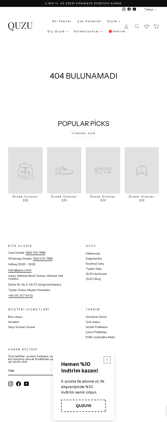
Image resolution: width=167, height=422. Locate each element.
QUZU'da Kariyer (96, 274)
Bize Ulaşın (15, 317)
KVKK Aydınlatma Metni (100, 337)
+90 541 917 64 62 (20, 296)
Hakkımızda (93, 253)
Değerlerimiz (94, 259)
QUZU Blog (93, 279)
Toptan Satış (94, 269)
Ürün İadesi (93, 322)
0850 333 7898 (35, 253)
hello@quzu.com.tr (20, 270)
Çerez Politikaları (96, 332)
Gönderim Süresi (96, 317)
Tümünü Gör (83, 133)
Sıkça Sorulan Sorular (21, 327)
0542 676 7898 (43, 259)
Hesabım (13, 322)
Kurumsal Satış (95, 264)
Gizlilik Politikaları (97, 327)
